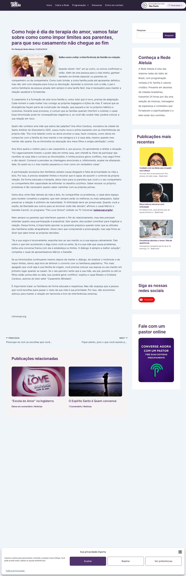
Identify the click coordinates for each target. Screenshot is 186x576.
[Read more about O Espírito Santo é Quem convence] (95, 382)
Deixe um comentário (22, 406)
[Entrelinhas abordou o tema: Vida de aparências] (156, 229)
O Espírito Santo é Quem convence (93, 401)
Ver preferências (163, 561)
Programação (79, 5)
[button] (180, 551)
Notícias (38, 406)
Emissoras (97, 5)
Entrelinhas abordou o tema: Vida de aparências (156, 241)
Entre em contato (114, 5)
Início (49, 5)
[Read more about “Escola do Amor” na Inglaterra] (38, 382)
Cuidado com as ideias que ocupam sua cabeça (155, 169)
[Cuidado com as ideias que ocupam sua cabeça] (156, 156)
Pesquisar (141, 30)
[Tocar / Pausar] (144, 5)
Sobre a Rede (62, 5)
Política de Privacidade (15, 571)
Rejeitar (126, 561)
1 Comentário (75, 406)
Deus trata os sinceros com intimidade (152, 205)
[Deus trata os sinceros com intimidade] (156, 192)
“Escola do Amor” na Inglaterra (33, 401)
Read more (163, 176)
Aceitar (88, 561)
